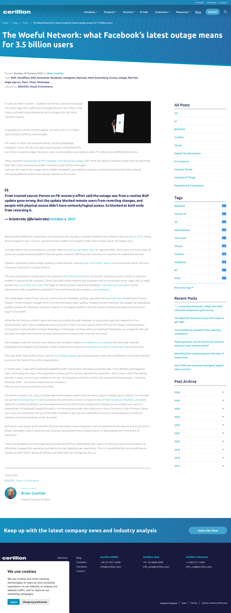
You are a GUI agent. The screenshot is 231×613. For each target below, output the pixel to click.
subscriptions (182, 230)
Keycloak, (82, 77)
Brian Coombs (55, 73)
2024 (177, 408)
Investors (199, 2)
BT (176, 270)
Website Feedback (168, 603)
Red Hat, (133, 77)
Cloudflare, (23, 77)
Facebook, (56, 77)
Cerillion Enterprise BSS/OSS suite (120, 399)
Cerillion (179, 137)
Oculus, (113, 77)
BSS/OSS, (23, 86)
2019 (177, 449)
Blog (198, 12)
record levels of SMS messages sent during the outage (53, 160)
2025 (177, 400)
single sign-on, (13, 82)
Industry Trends (183, 169)
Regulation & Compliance (189, 185)
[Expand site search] (225, 12)
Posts (25, 22)
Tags (178, 197)
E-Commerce (45, 86)
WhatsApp (43, 82)
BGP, (13, 77)
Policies (193, 602)
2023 (177, 416)
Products (109, 12)
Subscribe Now (208, 530)
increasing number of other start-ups (108, 346)
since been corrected (31, 285)
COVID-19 (180, 214)
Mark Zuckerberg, (98, 77)
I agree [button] (13, 601)
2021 (177, 433)
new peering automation (116, 285)
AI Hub (144, 12)
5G (176, 113)
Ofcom (178, 246)
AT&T (177, 278)
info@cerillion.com (110, 566)
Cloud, (33, 86)
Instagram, (69, 77)
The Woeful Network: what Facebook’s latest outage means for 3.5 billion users (73, 22)
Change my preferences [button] (35, 601)
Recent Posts (185, 298)
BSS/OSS (9, 480)
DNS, (34, 77)
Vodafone (180, 262)
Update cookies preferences (214, 602)
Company (211, 2)
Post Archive (185, 381)
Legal (183, 602)
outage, (122, 77)
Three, (32, 82)
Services (128, 12)
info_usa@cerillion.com (199, 566)
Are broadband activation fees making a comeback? (197, 331)
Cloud (19, 480)
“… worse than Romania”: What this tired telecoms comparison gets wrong (198, 308)
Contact (212, 11)
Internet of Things (184, 177)
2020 (177, 441)
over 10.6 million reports (98, 263)
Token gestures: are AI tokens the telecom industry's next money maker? (199, 343)
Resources (182, 12)
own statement (101, 289)
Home (5, 22)
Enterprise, (43, 77)
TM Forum (180, 238)
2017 (177, 466)
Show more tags (183, 287)
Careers (223, 2)
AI (175, 121)
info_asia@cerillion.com (156, 566)
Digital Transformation (187, 153)
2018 (177, 457)
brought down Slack (84, 249)
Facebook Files (113, 298)
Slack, (25, 82)
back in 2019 (136, 236)
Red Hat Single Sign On (26, 399)
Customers (161, 12)
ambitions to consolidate (98, 342)
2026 (177, 392)
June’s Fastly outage (65, 355)
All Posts (182, 104)
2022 (177, 425)
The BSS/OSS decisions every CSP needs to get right (199, 319)
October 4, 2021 (63, 219)
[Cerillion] (16, 12)
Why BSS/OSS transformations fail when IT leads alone (199, 355)
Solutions (89, 12)
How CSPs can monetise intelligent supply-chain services (199, 367)
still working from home (76, 276)
